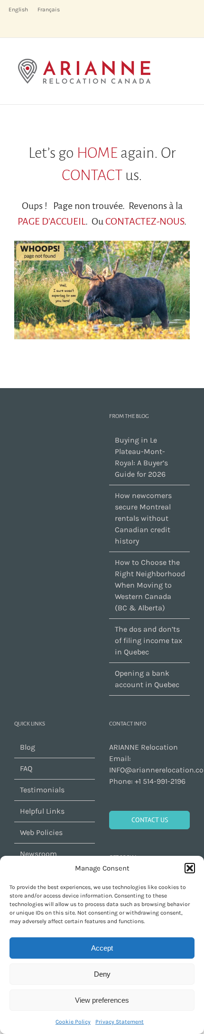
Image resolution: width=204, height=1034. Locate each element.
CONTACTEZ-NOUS (144, 221)
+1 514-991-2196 (160, 781)
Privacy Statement (119, 1021)
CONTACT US (149, 820)
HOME (97, 153)
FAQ (26, 768)
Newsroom (38, 853)
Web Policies (41, 832)
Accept (102, 948)
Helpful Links (42, 811)
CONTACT (92, 175)
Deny (102, 974)
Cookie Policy (73, 1021)
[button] (190, 868)
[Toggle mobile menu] (186, 52)
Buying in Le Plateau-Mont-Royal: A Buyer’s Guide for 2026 (141, 457)
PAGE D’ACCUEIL (51, 221)
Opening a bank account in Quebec (147, 679)
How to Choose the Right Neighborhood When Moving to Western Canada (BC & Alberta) (150, 585)
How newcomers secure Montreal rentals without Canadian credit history (143, 518)
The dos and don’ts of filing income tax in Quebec (148, 640)
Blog (27, 747)
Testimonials (42, 789)
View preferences (102, 1000)
